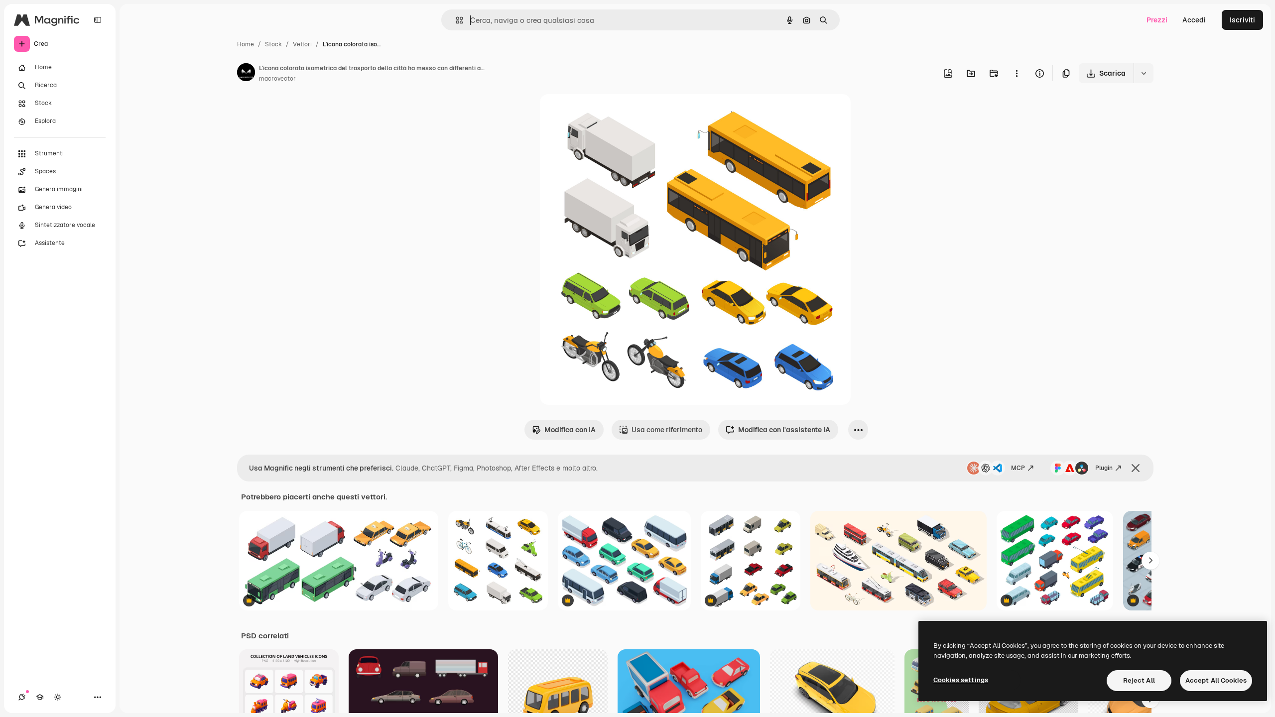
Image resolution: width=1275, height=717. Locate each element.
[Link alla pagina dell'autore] (246, 73)
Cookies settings (960, 680)
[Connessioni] (22, 697)
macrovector (277, 79)
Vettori (302, 44)
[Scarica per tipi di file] (1143, 73)
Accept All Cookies (1216, 680)
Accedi (1194, 19)
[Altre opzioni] (1016, 73)
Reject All (1139, 680)
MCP (1018, 468)
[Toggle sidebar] (98, 20)
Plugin (1104, 468)
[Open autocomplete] (455, 20)
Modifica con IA (570, 429)
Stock (273, 44)
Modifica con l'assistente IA (784, 429)
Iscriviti (1242, 19)
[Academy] (40, 697)
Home (245, 44)
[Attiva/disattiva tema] (58, 697)
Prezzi (1157, 19)
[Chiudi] (1136, 468)
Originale (606, 113)
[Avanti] (1150, 560)
